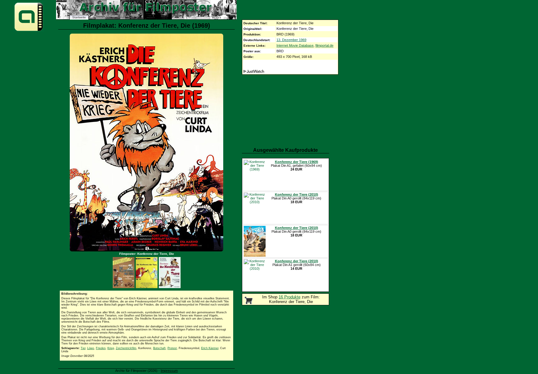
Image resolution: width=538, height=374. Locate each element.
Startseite (79, 17)
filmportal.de (324, 45)
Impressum (169, 370)
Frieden (101, 348)
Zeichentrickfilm (126, 348)
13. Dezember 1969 (291, 40)
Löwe (90, 348)
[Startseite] (28, 30)
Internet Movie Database (295, 45)
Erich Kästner (209, 348)
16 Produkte (289, 297)
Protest (172, 348)
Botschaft (159, 348)
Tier (83, 348)
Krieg (110, 348)
